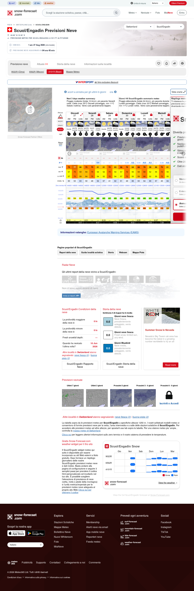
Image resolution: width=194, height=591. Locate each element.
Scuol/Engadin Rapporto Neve (80, 365)
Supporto (41, 562)
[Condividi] (174, 63)
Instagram (166, 527)
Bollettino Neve (62, 532)
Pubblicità (27, 562)
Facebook (166, 522)
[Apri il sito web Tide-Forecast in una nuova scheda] (37, 3)
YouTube (166, 536)
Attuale (41, 64)
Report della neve (67, 252)
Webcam (123, 252)
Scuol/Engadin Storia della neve (120, 365)
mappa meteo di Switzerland (86, 430)
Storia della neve (66, 64)
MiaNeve (59, 546)
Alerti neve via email (97, 527)
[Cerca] (116, 13)
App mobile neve (95, 532)
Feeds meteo (93, 541)
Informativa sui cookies (60, 577)
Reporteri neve (94, 536)
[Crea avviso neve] (166, 63)
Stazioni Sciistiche (64, 522)
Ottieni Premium (178, 3)
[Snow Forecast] (21, 13)
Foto (158, 12)
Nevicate (145, 12)
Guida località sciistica (92, 252)
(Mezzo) (36, 71)
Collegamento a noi (74, 562)
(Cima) (18, 71)
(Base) (55, 71)
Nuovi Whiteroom (63, 536)
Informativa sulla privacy (35, 577)
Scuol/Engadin (42, 25)
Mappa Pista (138, 252)
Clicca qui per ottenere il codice (76, 491)
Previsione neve (19, 64)
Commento (95, 562)
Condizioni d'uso (14, 577)
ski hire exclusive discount (106, 82)
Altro (60, 145)
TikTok (164, 532)
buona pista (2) (141, 417)
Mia (168, 12)
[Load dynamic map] (30, 109)
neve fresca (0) (81, 355)
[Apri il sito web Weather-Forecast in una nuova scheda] (49, 3)
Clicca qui (66, 434)
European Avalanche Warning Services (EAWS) (113, 232)
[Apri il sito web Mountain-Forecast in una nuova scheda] (24, 3)
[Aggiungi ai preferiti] (158, 63)
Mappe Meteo (73, 71)
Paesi (9, 25)
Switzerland (24, 25)
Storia (111, 252)
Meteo (132, 12)
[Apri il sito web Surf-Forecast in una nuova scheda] (12, 3)
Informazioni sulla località (98, 64)
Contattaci (55, 562)
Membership (93, 522)
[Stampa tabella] (182, 63)
